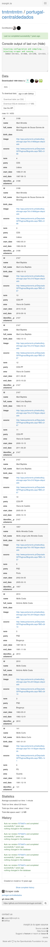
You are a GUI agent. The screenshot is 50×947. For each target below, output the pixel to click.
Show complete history (25, 887)
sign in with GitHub (26, 93)
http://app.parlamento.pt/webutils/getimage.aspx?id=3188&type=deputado (30, 141)
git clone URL (8, 899)
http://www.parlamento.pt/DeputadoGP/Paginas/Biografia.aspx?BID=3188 (30, 151)
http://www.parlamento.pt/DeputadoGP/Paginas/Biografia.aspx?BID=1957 (30, 557)
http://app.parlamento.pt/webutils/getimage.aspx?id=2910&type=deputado (30, 614)
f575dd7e (22, 823)
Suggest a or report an (31, 933)
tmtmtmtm (12, 11)
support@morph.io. (12, 918)
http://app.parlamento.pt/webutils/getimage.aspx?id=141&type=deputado (30, 748)
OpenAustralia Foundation (30, 941)
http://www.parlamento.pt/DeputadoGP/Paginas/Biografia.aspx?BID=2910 (30, 624)
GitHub (7, 920)
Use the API (8, 108)
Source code (41, 928)
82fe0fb (45, 937)
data (6, 86)
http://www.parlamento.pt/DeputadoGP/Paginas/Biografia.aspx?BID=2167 (30, 288)
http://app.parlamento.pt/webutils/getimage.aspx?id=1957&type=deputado (30, 547)
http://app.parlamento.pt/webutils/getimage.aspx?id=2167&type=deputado (30, 278)
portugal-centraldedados (23, 14)
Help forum (41, 931)
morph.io (7, 3)
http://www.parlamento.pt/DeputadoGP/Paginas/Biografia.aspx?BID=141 (30, 758)
